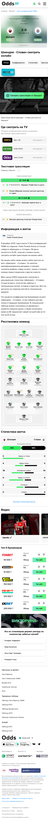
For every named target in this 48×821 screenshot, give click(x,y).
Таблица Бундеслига (10, 709)
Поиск (39, 3)
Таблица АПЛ (7, 713)
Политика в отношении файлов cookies (15, 817)
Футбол (12, 11)
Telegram (39, 744)
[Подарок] (34, 3)
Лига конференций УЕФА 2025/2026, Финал (24, 20)
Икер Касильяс (11, 647)
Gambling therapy (14, 770)
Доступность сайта (8, 811)
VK (34, 744)
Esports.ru (25, 756)
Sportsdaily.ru (8, 756)
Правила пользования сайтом (22, 798)
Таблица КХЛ (7, 727)
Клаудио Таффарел (12, 641)
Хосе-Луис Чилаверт (13, 653)
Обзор (6, 63)
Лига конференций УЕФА (27, 11)
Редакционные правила (20, 808)
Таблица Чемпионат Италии (13, 717)
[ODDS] (10, 3)
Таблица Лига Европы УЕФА (13, 700)
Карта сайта (6, 798)
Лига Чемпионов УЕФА (11, 678)
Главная (4, 11)
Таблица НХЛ (7, 731)
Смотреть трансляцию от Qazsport (8, 72)
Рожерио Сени (10, 659)
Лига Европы (7, 674)
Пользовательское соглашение (12, 814)
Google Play (23, 744)
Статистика (33, 63)
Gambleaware (30, 770)
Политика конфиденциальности (13, 801)
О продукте (6, 808)
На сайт (39, 560)
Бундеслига (6, 683)
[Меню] (44, 3)
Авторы (19, 811)
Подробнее (23, 45)
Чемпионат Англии (9, 687)
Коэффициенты (18, 63)
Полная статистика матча (24, 502)
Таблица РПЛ (7, 705)
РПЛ (3, 691)
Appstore (8, 744)
